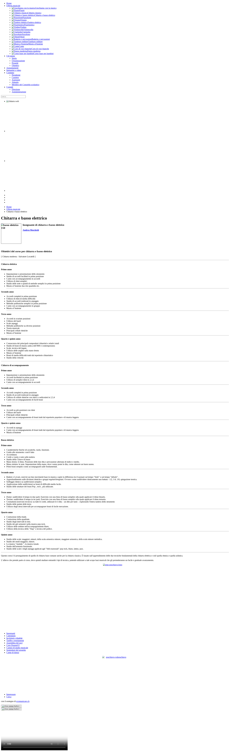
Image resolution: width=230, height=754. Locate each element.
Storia (14, 58)
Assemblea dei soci (14, 643)
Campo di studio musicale (17, 648)
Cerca (8, 697)
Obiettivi (15, 65)
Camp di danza (12, 652)
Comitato (10, 73)
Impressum (11, 694)
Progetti (15, 63)
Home (9, 3)
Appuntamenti (12, 68)
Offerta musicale (13, 6)
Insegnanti (10, 633)
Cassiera (15, 77)
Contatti (9, 87)
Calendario (11, 636)
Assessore (16, 80)
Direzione (16, 89)
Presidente (16, 75)
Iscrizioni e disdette (14, 638)
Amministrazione (19, 92)
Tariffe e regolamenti (15, 640)
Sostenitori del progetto (16, 650)
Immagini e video (13, 70)
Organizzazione (18, 61)
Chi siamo (10, 56)
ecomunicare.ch (22, 701)
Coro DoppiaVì (13, 645)
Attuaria (15, 82)
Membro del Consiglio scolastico (25, 84)
